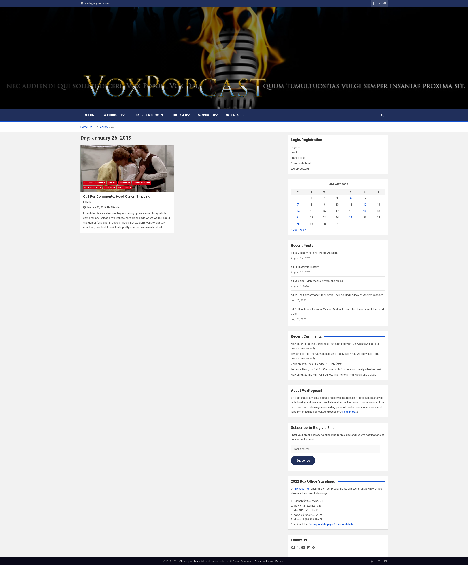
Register (296, 147)
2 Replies (115, 207)
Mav (88, 201)
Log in (294, 152)
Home (92, 115)
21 (298, 217)
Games (182, 115)
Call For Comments (94, 183)
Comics (112, 183)
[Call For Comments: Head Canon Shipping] (127, 168)
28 (298, 224)
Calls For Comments (151, 115)
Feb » (303, 229)
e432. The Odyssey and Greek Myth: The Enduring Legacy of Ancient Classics (337, 295)
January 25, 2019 (96, 207)
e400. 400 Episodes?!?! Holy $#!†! (321, 364)
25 (350, 217)
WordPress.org (300, 168)
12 (365, 204)
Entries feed (298, 157)
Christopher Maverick (192, 561)
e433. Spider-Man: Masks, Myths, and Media (317, 281)
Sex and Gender (92, 187)
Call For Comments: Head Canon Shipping (116, 196)
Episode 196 (302, 488)
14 (298, 211)
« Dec (294, 229)
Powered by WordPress (269, 561)
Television (109, 187)
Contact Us (237, 115)
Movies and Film (141, 183)
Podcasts (114, 115)
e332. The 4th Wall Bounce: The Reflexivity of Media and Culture (338, 374)
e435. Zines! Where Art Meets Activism (314, 252)
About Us (208, 115)
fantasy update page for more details (330, 524)
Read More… (349, 411)
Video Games (124, 187)
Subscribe (303, 460)
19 (365, 211)
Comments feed (301, 163)
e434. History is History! (305, 267)
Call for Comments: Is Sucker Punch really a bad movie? (347, 369)
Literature (124, 183)
